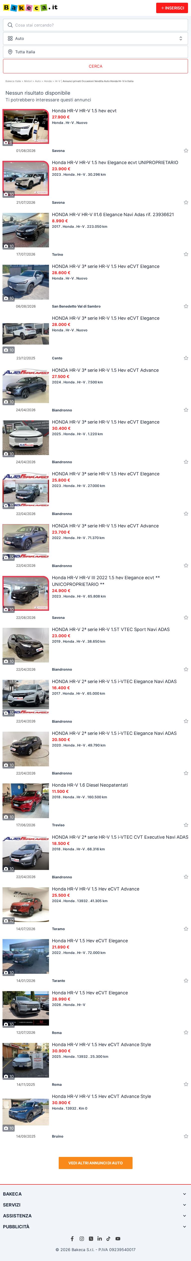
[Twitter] (91, 1238)
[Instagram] (82, 1238)
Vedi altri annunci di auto (95, 1163)
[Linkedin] (99, 1238)
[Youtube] (117, 1238)
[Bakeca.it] (79, 8)
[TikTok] (108, 1238)
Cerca (95, 66)
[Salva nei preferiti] (186, 150)
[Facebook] (73, 1238)
